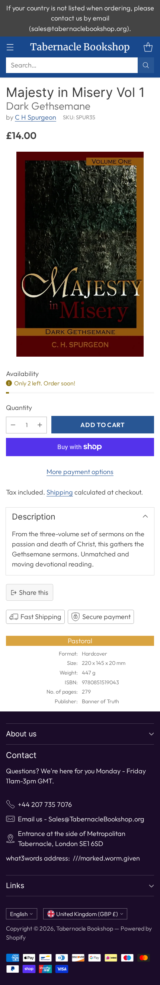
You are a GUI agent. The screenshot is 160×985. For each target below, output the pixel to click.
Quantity (19, 407)
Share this (33, 592)
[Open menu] (9, 47)
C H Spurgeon (35, 117)
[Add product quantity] (40, 425)
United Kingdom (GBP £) (87, 914)
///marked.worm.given (106, 858)
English (19, 914)
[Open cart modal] (148, 47)
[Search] (146, 65)
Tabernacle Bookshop (84, 928)
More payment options (80, 471)
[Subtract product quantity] (13, 425)
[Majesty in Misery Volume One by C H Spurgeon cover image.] (80, 254)
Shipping (60, 492)
